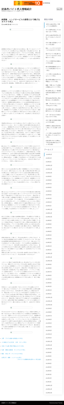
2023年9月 (49, 264)
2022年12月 (49, 297)
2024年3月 (49, 242)
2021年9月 (48, 352)
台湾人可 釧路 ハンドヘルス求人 (12, 357)
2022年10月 (49, 305)
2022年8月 (49, 312)
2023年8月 (49, 268)
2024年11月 (49, 213)
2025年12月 (49, 165)
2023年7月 (49, 272)
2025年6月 (49, 187)
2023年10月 (49, 261)
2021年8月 (48, 356)
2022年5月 (49, 323)
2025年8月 (49, 180)
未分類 (16, 24)
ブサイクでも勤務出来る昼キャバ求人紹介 (29, 359)
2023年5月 (49, 279)
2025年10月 (49, 173)
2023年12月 (49, 253)
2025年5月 (49, 191)
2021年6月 (48, 363)
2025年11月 (49, 169)
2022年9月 (49, 308)
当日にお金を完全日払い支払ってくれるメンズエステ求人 (53, 37)
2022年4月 (49, 327)
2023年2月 (49, 290)
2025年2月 (49, 202)
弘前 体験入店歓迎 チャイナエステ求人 (13, 350)
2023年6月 (49, 275)
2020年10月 (49, 393)
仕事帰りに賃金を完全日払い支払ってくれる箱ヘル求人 (53, 127)
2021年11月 (49, 345)
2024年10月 (49, 217)
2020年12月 (49, 385)
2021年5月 (48, 367)
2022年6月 (49, 319)
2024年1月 (48, 250)
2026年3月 (49, 154)
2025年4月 (49, 195)
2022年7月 (49, 316)
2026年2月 (49, 158)
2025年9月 (49, 176)
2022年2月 (49, 334)
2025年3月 (49, 198)
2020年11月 (49, 389)
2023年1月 (48, 294)
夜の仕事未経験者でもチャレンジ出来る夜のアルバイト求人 (53, 68)
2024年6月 (49, 231)
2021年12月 (49, 341)
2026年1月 (48, 162)
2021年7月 (49, 360)
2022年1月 (49, 338)
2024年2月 (49, 246)
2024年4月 (49, 239)
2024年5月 (49, 235)
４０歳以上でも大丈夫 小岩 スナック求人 (14, 342)
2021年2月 (49, 378)
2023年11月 (49, 257)
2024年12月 (49, 209)
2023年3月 (49, 286)
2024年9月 (49, 220)
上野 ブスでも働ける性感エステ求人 (12, 338)
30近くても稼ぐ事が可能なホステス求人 (13, 346)
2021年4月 (48, 371)
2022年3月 (49, 330)
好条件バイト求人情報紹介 (17, 9)
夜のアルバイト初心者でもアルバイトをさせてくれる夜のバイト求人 (53, 55)
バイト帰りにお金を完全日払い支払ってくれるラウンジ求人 (53, 135)
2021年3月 (48, 374)
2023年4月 (49, 283)
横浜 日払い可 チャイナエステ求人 (12, 354)
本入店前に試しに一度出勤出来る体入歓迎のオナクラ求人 (53, 92)
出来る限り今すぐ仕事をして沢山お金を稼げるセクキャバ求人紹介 (53, 142)
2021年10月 (49, 349)
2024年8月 (49, 224)
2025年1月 (48, 206)
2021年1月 (48, 382)
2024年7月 (49, 228)
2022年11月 (49, 301)
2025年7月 (49, 184)
